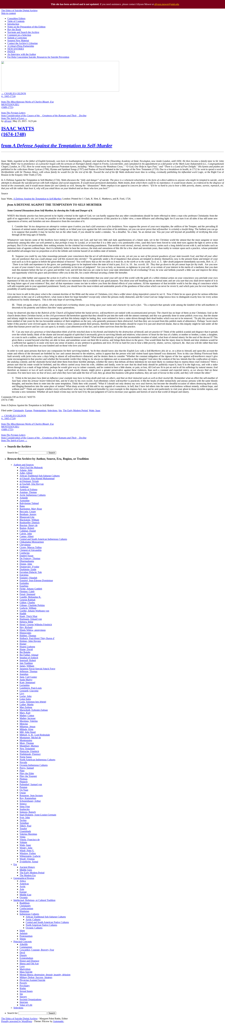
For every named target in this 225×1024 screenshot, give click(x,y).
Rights (23, 988)
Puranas (23, 787)
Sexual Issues (26, 991)
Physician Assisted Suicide (32, 980)
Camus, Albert (27, 536)
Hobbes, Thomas (28, 635)
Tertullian (24, 823)
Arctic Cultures (33, 919)
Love (22, 966)
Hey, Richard (26, 627)
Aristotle (24, 497)
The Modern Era (28, 875)
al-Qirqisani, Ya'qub (29, 481)
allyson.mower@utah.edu (166, 4)
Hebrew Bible (26, 621)
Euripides (24, 583)
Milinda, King (26, 729)
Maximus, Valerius (29, 721)
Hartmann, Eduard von (31, 619)
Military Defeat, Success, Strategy (36, 977)
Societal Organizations (30, 999)
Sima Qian (25, 806)
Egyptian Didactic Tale (31, 572)
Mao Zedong (26, 707)
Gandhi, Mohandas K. (30, 597)
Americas (24, 883)
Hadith (23, 613)
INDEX (11, 51)
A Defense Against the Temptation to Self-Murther (37, 198)
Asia (22, 889)
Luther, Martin (27, 704)
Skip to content (8, 13)
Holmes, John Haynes (30, 641)
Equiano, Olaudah (28, 577)
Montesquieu (26, 740)
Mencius (24, 723)
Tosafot (23, 828)
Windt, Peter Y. (27, 850)
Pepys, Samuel (27, 768)
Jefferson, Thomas (28, 671)
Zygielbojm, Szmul (29, 861)
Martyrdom (25, 969)
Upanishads (25, 831)
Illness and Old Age (29, 963)
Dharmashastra (27, 561)
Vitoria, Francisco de (30, 839)
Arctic (23, 886)
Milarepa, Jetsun (27, 726)
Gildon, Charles (27, 602)
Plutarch (24, 781)
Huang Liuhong (27, 646)
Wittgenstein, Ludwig (30, 856)
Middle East (25, 894)
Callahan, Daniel (28, 531)
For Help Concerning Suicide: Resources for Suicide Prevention (38, 57)
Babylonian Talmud (29, 503)
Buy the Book (14, 29)
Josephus (24, 674)
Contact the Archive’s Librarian (22, 43)
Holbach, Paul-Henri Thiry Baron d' (37, 638)
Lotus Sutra (25, 699)
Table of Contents (15, 21)
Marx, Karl (25, 712)
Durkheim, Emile (28, 569)
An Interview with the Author (21, 54)
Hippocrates (25, 633)
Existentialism (26, 958)
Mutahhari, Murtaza (29, 746)
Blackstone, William (29, 520)
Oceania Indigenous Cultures (34, 765)
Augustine (25, 500)
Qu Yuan (24, 790)
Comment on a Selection (19, 35)
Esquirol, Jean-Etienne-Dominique (36, 580)
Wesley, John (26, 848)
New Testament (27, 748)
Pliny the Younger (28, 776)
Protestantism (39, 410)
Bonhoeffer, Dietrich (29, 522)
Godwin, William (28, 608)
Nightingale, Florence (30, 754)
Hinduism (24, 911)
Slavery (23, 996)
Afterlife (24, 944)
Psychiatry (25, 985)
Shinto (23, 938)
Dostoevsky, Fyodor (29, 566)
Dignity (23, 955)
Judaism (23, 933)
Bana (22, 506)
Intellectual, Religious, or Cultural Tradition (34, 900)
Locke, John (26, 696)
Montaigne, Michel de (30, 737)
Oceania (24, 897)
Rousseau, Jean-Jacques (31, 795)
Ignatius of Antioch (29, 657)
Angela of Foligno (28, 489)
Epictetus (24, 575)
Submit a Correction (17, 37)
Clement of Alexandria (30, 550)
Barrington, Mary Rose (31, 508)
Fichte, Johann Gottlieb (31, 588)
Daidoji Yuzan (26, 555)
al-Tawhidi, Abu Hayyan (32, 484)
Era (15, 864)
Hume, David (26, 649)
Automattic (58, 1021)
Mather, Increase (28, 718)
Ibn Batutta (25, 652)
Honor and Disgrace (29, 961)
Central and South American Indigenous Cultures (43, 539)
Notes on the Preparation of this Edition (26, 26)
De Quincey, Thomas (30, 558)
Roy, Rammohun (28, 798)
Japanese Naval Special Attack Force (37, 668)
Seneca (23, 803)
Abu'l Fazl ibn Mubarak (31, 467)
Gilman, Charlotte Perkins (32, 605)
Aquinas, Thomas (28, 492)
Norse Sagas (26, 757)
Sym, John (25, 817)
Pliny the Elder (27, 773)
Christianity (18, 410)
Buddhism (25, 903)
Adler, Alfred (26, 473)
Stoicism (24, 1002)
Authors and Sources (23, 464)
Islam (22, 930)
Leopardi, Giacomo (29, 690)
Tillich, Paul (25, 825)
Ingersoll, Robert (28, 660)
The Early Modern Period (75, 410)
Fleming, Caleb (27, 591)
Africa (23, 881)
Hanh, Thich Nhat (28, 616)
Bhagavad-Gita (27, 517)
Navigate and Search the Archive (23, 32)
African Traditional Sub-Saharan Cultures (40, 475)
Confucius (25, 553)
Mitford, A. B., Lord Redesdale (35, 735)
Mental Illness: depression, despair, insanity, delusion (45, 974)
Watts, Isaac (94, 410)
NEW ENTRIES (15, 48)
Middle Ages (26, 870)
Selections (52, 410)
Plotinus (23, 779)
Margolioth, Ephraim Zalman (34, 710)
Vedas (22, 836)
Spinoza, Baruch (28, 812)
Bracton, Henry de (29, 525)
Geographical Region (23, 878)
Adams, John (26, 470)
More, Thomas (27, 743)
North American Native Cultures (41, 925)
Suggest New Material (18, 40)
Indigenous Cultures (29, 914)
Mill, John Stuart (28, 732)
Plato (22, 770)
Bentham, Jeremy (28, 514)
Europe (28, 410)
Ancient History (27, 867)
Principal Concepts (22, 941)
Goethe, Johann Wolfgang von (34, 610)
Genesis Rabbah (27, 599)
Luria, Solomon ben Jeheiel (33, 701)
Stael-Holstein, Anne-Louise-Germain (38, 814)
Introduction (13, 24)
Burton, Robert (27, 528)
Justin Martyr (26, 679)
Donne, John (26, 564)
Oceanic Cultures (34, 927)
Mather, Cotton (27, 715)
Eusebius (24, 586)
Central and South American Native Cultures (47, 922)
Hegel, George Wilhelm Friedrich (36, 624)
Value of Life (26, 1005)
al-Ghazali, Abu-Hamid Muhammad (37, 478)
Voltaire (23, 842)
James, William (27, 666)
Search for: (12, 452)
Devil (22, 952)
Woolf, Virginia (27, 859)
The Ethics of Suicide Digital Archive (19, 10)
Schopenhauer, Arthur (30, 801)
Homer (23, 644)
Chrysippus (25, 544)
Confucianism (26, 908)
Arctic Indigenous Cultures (33, 495)
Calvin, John (26, 533)
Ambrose (24, 486)
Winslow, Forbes (28, 853)
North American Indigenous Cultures (37, 759)
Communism (26, 947)
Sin (60, 410)
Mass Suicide (26, 972)
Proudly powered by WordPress (16, 1021)
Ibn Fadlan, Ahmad (29, 655)
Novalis (23, 762)
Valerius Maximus (28, 834)
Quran (23, 792)
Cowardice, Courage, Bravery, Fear (37, 950)
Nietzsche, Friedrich (29, 751)
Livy (22, 693)
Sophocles (25, 809)
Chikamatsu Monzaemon (32, 542)
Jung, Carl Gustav (28, 677)
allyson (7, 121)
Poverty (23, 983)
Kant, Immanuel (27, 682)
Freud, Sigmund (27, 594)
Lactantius (25, 685)
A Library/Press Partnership (20, 46)
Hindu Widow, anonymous (33, 630)
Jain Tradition (26, 663)
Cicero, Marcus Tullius (31, 547)
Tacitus (23, 820)
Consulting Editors (16, 18)
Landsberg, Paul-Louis (31, 688)
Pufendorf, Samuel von (31, 784)
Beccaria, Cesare (28, 511)
